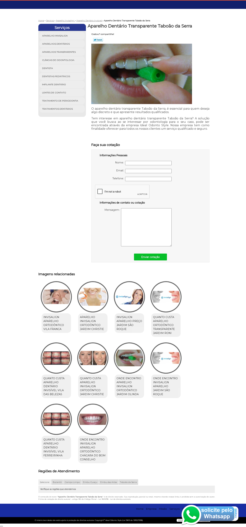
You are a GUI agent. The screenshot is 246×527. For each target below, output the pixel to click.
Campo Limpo (72, 482)
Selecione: (45, 482)
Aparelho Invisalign (55, 35)
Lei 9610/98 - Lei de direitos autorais (114, 499)
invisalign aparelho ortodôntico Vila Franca (53, 323)
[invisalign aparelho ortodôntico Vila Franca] (56, 296)
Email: (120, 170)
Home (140, 508)
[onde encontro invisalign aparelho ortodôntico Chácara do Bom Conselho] (92, 419)
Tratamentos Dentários (57, 108)
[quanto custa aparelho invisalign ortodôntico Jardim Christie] (92, 358)
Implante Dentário (54, 84)
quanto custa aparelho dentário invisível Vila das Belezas (53, 386)
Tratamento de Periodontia (60, 100)
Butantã (57, 482)
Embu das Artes (108, 482)
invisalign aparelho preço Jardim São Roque (129, 323)
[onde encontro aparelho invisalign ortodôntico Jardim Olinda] (129, 358)
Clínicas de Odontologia (58, 60)
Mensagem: (112, 209)
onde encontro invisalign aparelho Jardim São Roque (165, 386)
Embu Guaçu (90, 482)
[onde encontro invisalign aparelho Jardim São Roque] (166, 358)
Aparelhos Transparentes (59, 52)
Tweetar (98, 40)
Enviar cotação (150, 257)
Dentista (47, 68)
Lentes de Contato (54, 92)
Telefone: (118, 178)
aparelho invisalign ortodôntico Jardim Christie (92, 323)
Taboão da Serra (128, 482)
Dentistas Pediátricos (56, 76)
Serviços (62, 27)
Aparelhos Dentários (56, 43)
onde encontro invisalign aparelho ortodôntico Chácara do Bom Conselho (93, 449)
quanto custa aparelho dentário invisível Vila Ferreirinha (53, 447)
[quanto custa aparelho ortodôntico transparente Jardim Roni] (166, 296)
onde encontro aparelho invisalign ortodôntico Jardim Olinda (129, 386)
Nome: (120, 162)
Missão (163, 508)
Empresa (151, 508)
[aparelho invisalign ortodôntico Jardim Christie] (92, 296)
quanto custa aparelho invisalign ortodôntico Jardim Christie (92, 386)
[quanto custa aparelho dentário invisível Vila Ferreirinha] (56, 419)
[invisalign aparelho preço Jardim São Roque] (129, 296)
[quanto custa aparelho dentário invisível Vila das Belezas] (56, 358)
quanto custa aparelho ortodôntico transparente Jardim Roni (164, 325)
